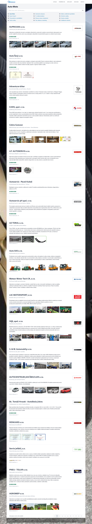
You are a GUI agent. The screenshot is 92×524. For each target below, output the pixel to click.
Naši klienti (69, 1)
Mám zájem (76, 1)
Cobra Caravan (16, 124)
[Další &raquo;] (81, 516)
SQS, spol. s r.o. (16, 321)
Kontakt (82, 1)
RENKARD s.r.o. (16, 422)
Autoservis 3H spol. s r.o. (20, 200)
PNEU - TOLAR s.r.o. (18, 469)
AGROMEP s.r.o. (16, 493)
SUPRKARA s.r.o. (17, 26)
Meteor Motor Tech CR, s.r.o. (22, 278)
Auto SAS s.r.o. (15, 250)
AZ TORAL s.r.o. (16, 222)
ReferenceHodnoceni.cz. (79, 519)
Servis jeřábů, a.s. (17, 448)
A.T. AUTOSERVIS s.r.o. (19, 151)
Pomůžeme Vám (62, 1)
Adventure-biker (17, 86)
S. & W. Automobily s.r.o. (20, 349)
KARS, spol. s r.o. (17, 106)
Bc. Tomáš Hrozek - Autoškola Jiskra (26, 401)
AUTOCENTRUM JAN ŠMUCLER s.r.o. (26, 377)
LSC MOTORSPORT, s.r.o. (20, 294)
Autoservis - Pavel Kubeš (20, 181)
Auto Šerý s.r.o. (16, 55)
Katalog (55, 1)
